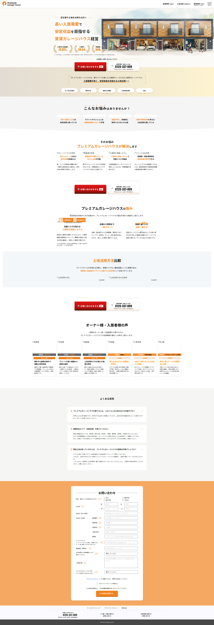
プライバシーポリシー (93, 579)
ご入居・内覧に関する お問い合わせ (107, 615)
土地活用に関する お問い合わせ (146, 615)
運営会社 (124, 608)
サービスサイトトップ (93, 608)
